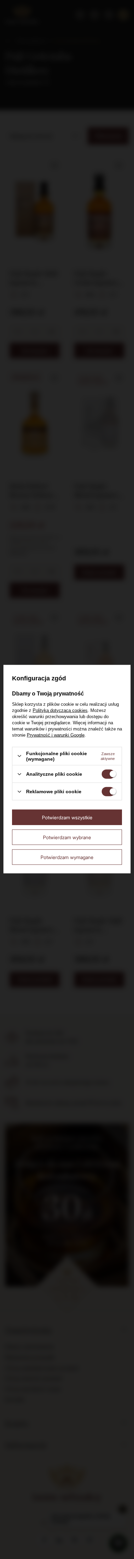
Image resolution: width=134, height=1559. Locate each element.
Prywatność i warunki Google (56, 734)
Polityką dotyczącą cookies (60, 710)
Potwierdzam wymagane (67, 857)
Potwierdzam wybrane (67, 837)
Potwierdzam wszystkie (67, 817)
